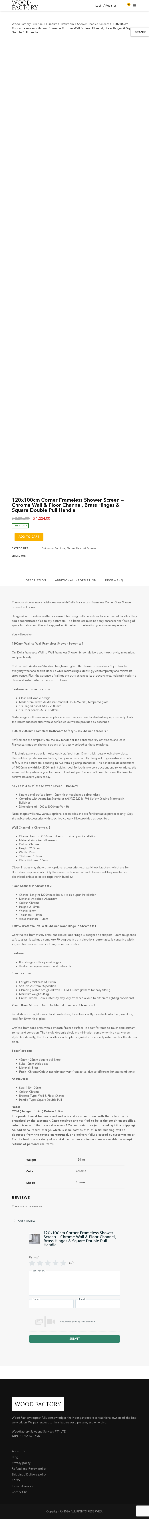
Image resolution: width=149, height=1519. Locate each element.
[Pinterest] (64, 556)
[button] (74, 1322)
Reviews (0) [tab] (114, 580)
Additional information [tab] (75, 580)
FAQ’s (16, 1480)
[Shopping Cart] (127, 5)
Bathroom (48, 548)
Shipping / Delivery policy (29, 1474)
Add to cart (29, 537)
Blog (15, 1457)
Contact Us (19, 1492)
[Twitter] (50, 556)
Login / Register (105, 5)
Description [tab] (36, 580)
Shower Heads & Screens (81, 548)
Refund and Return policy (29, 1469)
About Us (18, 1451)
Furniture (60, 548)
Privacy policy (21, 1463)
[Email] (71, 556)
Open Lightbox (89, 46)
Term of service (22, 1486)
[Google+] (57, 556)
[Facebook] (43, 556)
